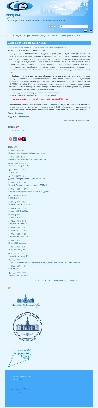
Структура (18, 36)
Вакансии (19, 113)
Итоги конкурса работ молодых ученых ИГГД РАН (27, 159)
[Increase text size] (55, 27)
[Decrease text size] (49, 27)
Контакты (54, 36)
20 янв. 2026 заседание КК (18, 243)
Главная (9, 36)
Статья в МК (13, 269)
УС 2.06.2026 (13, 172)
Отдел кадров (23, 117)
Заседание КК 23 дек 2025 (18, 275)
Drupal (22, 380)
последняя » (72, 280)
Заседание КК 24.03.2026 (18, 211)
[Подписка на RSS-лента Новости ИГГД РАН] (10, 289)
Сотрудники (44, 36)
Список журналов (17, 131)
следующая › (59, 280)
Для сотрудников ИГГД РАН (20, 389)
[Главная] (19, 11)
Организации (31, 36)
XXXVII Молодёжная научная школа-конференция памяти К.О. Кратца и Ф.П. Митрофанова (44, 262)
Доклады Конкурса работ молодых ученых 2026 (27, 179)
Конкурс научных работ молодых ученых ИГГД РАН (28, 192)
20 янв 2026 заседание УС (18, 250)
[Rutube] (24, 140)
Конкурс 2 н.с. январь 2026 (18, 256)
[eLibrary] (10, 140)
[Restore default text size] (52, 27)
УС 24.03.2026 (13, 198)
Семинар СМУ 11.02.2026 (18, 230)
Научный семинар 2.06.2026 (19, 166)
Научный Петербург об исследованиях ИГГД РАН (27, 185)
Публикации (64, 36)
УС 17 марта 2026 (15, 217)
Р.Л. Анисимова (54, 104)
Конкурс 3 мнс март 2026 (18, 237)
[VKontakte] (15, 140)
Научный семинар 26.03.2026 (19, 204)
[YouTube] (20, 140)
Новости (75, 36)
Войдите (65, 120)
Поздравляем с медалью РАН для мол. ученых (26, 153)
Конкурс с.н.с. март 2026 (18, 224)
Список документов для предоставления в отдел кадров (35, 93)
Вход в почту (15, 392)
